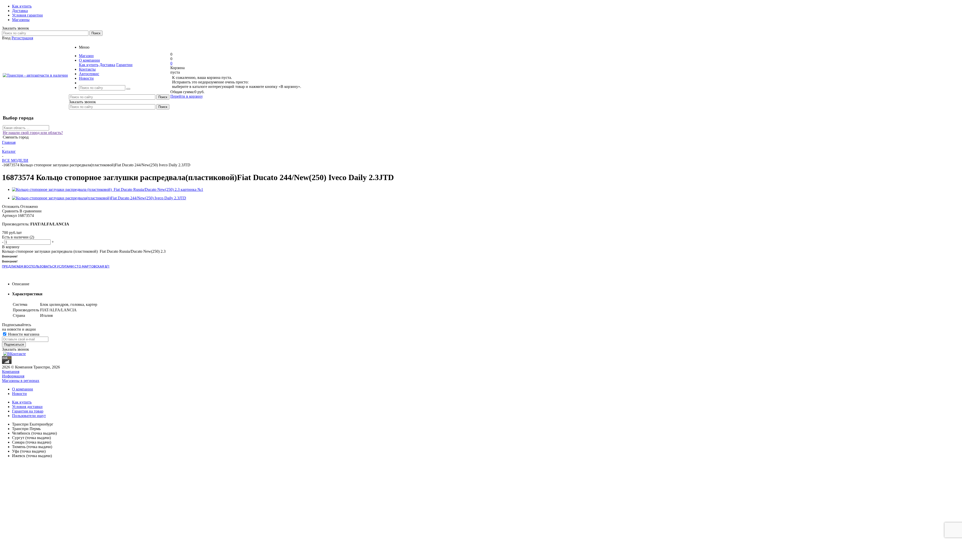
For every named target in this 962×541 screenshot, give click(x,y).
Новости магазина (23, 334)
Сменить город (16, 137)
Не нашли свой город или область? (33, 132)
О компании (22, 389)
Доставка (107, 65)
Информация (13, 376)
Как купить (88, 65)
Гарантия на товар (27, 411)
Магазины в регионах (20, 380)
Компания (10, 371)
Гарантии (124, 65)
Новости (19, 393)
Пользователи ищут (29, 416)
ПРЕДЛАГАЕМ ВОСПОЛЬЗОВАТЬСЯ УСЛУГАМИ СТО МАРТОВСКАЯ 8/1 (55, 266)
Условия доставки (27, 406)
